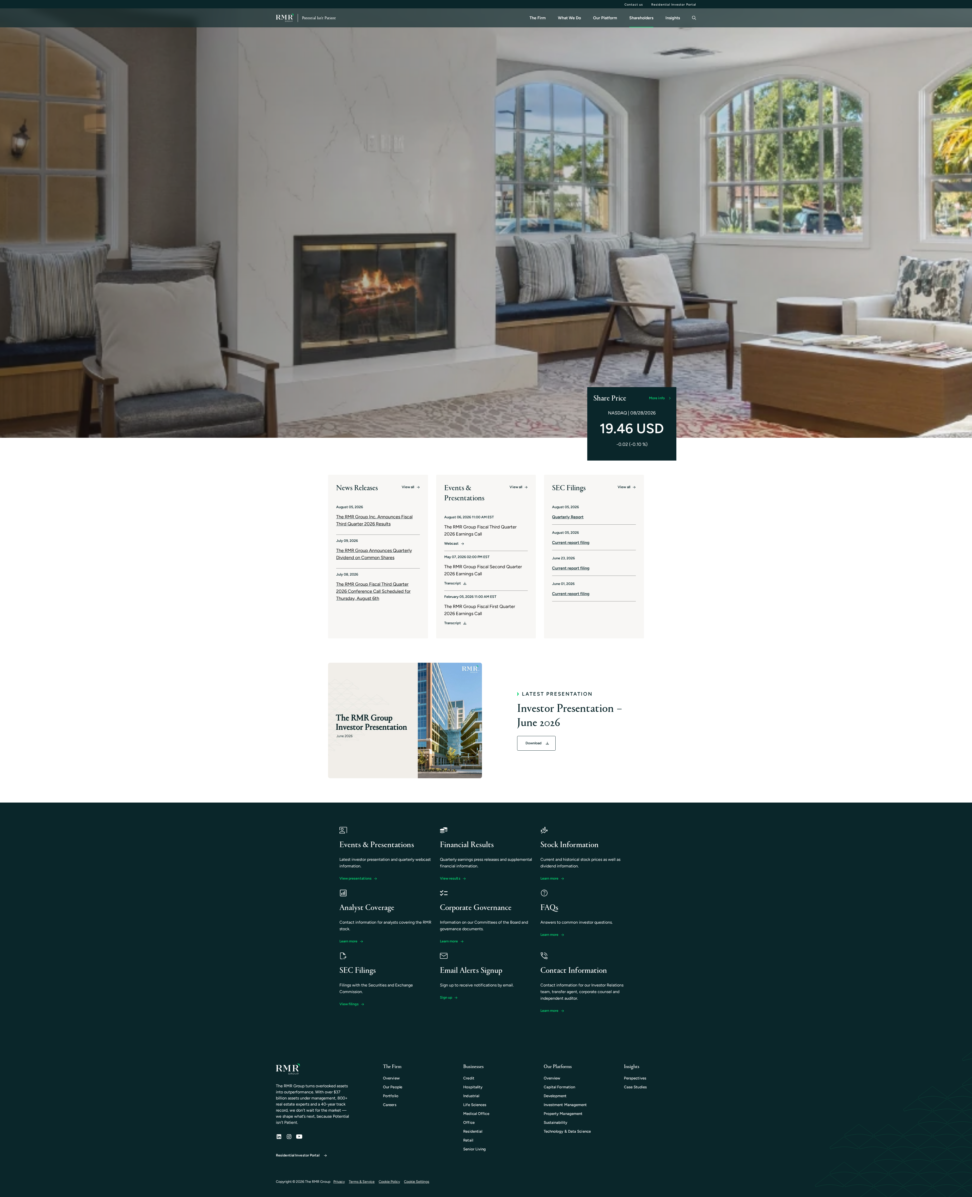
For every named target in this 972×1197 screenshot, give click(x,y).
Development (555, 1096)
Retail (468, 1140)
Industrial (471, 1096)
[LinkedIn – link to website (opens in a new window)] (279, 1137)
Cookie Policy (389, 1182)
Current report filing (571, 542)
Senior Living (474, 1149)
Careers (389, 1105)
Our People (392, 1087)
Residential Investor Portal (673, 4)
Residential (472, 1131)
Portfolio (390, 1096)
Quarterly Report (567, 517)
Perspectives (635, 1078)
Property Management (563, 1113)
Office (469, 1122)
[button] (659, 398)
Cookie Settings (416, 1182)
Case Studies (635, 1087)
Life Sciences (474, 1105)
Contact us (633, 4)
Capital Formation (559, 1087)
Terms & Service (362, 1182)
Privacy (339, 1182)
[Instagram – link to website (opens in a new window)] (289, 1137)
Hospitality (472, 1087)
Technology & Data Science (567, 1131)
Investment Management (565, 1105)
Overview (391, 1078)
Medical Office (476, 1113)
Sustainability (555, 1122)
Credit (468, 1078)
